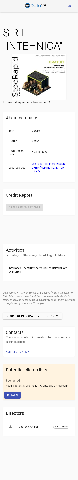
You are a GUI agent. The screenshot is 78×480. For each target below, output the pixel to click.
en (69, 5)
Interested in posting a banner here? (26, 102)
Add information (18, 351)
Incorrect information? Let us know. (32, 316)
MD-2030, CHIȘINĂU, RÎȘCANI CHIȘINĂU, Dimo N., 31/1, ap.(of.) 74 (48, 168)
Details (12, 395)
